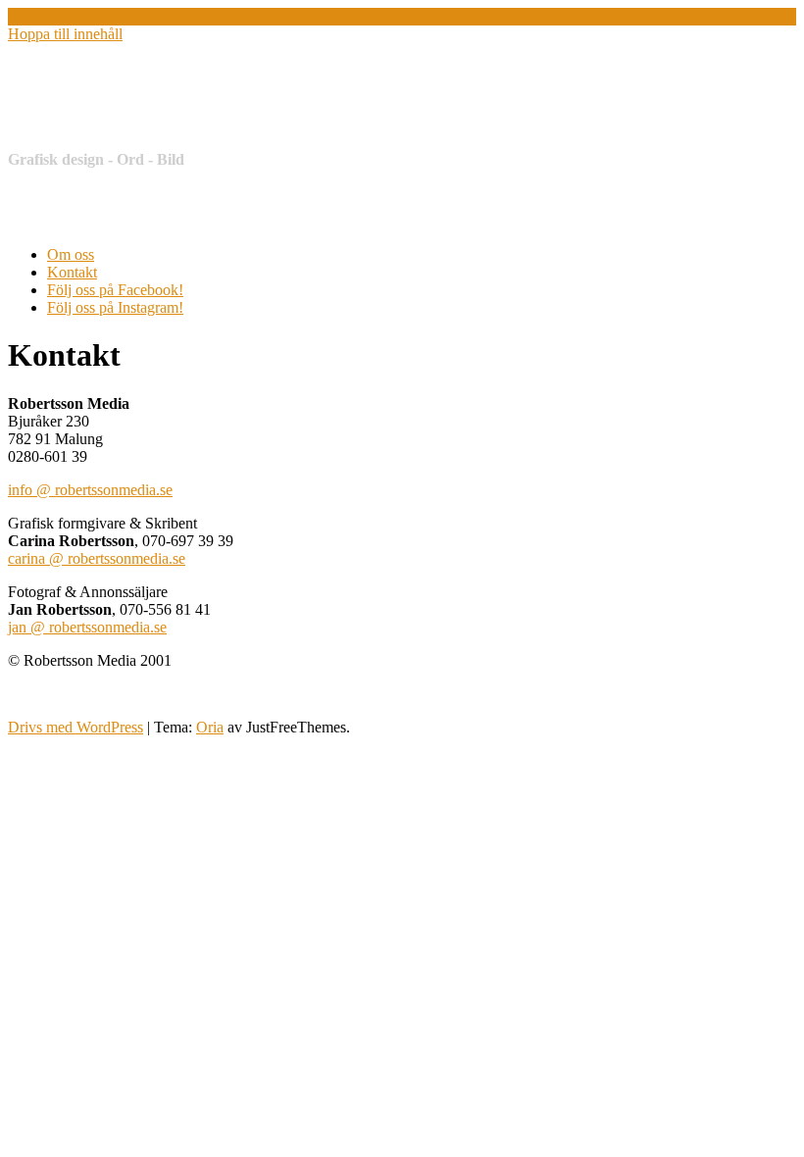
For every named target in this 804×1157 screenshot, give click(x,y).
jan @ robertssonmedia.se (87, 627)
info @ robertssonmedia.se (90, 489)
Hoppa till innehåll (65, 33)
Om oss (70, 254)
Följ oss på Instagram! (115, 307)
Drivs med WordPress (75, 727)
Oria (210, 727)
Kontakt (72, 272)
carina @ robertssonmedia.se (96, 558)
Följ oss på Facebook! (115, 289)
